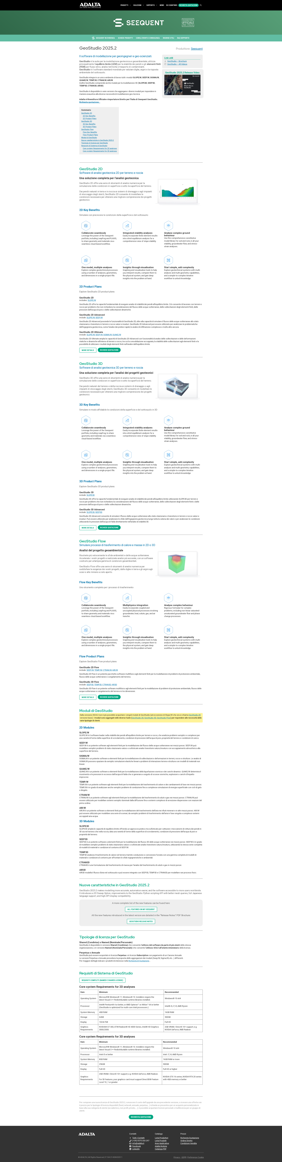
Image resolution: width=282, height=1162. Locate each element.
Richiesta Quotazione (188, 5)
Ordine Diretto (186, 1140)
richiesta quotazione (141, 1117)
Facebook (136, 1146)
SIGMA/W (107, 335)
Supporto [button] (150, 5)
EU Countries (171, 5)
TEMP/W (98, 670)
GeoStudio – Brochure (177, 61)
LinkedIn (136, 1149)
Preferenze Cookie (195, 1157)
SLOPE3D (91, 495)
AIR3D (114, 684)
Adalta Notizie (161, 1146)
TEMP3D (98, 684)
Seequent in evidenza (105, 38)
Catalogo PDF (160, 1149)
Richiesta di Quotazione (139, 961)
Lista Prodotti (160, 1140)
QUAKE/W (116, 335)
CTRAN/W (107, 670)
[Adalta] (90, 5)
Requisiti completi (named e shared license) (102, 980)
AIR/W (115, 670)
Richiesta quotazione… (89, 102)
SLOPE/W (92, 300)
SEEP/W (99, 317)
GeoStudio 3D (150, 718)
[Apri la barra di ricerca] (201, 5)
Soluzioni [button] (137, 5)
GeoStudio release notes (141, 921)
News (162, 5)
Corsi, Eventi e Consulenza (148, 38)
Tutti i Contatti (138, 1138)
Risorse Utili (168, 38)
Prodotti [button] (124, 5)
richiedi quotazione (109, 350)
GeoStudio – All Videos (177, 64)
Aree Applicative (162, 1143)
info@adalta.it (138, 1143)
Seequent (197, 48)
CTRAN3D (106, 684)
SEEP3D (98, 512)
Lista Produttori (161, 1138)
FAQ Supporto (183, 38)
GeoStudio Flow (164, 718)
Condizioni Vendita (188, 1143)
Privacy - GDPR (180, 1157)
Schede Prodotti (125, 38)
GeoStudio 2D (195, 715)
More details (88, 350)
